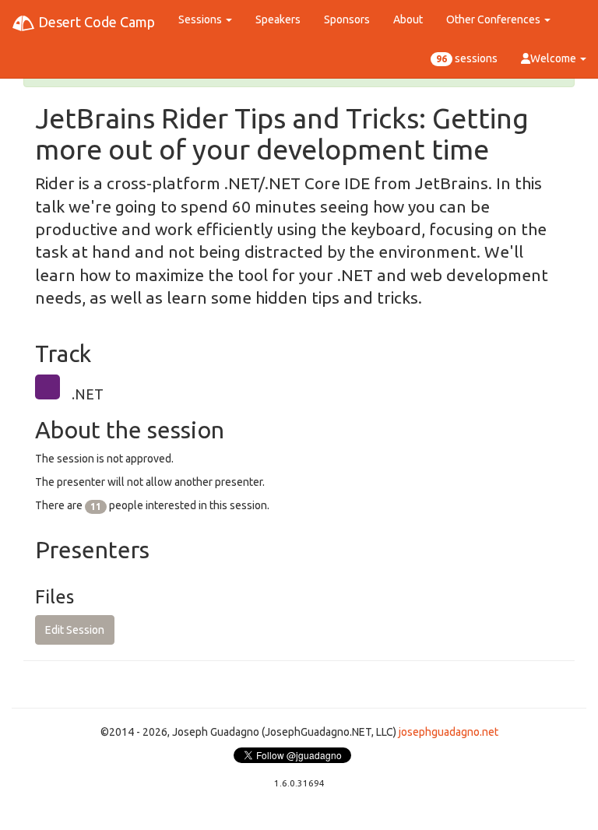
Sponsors (347, 19)
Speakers (278, 19)
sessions (467, 58)
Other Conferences (494, 19)
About (408, 19)
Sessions (201, 19)
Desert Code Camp (95, 22)
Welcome (554, 58)
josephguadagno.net (448, 732)
